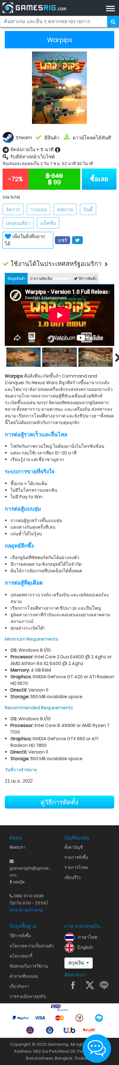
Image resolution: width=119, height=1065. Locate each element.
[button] (60, 264)
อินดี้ (88, 209)
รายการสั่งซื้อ (76, 857)
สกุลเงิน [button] (76, 962)
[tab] (16, 278)
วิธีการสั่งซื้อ (20, 936)
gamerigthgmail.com (31, 868)
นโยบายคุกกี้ (21, 956)
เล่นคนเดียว (18, 223)
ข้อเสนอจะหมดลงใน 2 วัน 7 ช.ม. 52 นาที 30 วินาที (48, 164)
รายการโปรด (76, 868)
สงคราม (65, 209)
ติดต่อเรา (17, 847)
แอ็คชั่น (48, 223)
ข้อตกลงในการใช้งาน (29, 966)
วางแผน (38, 209)
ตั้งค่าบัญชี (73, 847)
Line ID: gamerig (26, 910)
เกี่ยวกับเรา (19, 986)
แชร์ (62, 240)
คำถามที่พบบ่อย (24, 976)
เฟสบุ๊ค (18, 882)
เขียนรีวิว (72, 878)
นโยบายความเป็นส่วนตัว (32, 946)
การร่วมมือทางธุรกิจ (28, 997)
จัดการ (13, 209)
